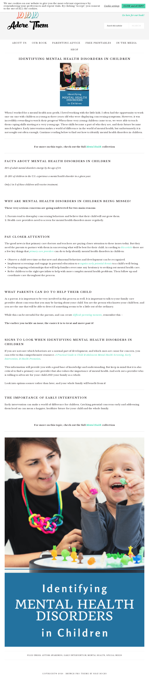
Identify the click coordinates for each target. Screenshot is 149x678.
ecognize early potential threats (95, 263)
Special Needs (114, 655)
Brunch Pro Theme (77, 674)
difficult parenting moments (87, 314)
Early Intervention (75, 655)
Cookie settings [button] (112, 6)
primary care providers (41, 251)
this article (126, 247)
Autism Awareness (52, 655)
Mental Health (93, 146)
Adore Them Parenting (28, 19)
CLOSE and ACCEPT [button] (133, 6)
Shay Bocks (100, 674)
